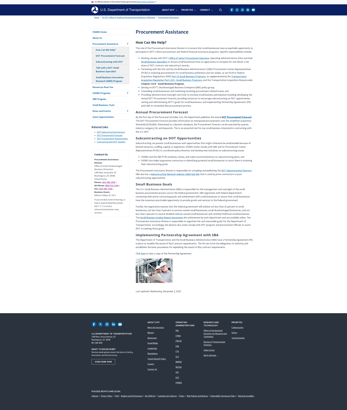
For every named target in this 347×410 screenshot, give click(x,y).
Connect (205, 9)
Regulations (152, 353)
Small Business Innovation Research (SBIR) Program (109, 79)
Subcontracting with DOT (109, 61)
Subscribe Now (103, 361)
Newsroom (152, 338)
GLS (177, 356)
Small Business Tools (104, 105)
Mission (150, 332)
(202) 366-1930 (108, 182)
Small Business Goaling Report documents (161, 217)
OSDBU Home (100, 31)
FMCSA (178, 341)
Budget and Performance (132, 396)
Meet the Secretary (155, 327)
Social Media (152, 343)
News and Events (102, 111)
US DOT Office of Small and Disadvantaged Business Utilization (128, 17)
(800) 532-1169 (111, 185)
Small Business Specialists (154, 61)
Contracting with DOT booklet (111, 141)
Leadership (152, 348)
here (143, 253)
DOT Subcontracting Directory (111, 132)
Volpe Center (209, 350)
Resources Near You (103, 87)
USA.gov (95, 396)
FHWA (178, 335)
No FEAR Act (150, 396)
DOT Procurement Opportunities (112, 138)
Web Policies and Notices (197, 396)
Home (96, 17)
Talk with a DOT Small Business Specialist (107, 69)
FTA (177, 351)
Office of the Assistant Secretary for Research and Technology (215, 333)
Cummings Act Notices (167, 396)
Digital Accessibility (246, 396)
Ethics (181, 396)
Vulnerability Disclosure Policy (223, 396)
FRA (177, 346)
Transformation (238, 338)
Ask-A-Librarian (210, 355)
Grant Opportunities (103, 116)
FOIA (117, 396)
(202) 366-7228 (105, 188)
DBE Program (99, 99)
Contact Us (152, 369)
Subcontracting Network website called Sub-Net (175, 174)
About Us (97, 37)
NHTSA (178, 367)
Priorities (187, 9)
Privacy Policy (106, 396)
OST (177, 377)
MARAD (179, 362)
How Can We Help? (106, 49)
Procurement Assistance (168, 17)
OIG (177, 372)
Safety (234, 332)
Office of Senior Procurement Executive (189, 58)
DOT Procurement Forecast (110, 55)
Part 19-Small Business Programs (188, 76)
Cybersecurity (237, 327)
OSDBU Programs (101, 93)
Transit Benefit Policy (156, 359)
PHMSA (179, 382)
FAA (177, 330)
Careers (150, 364)
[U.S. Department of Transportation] (120, 10)
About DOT (168, 9)
